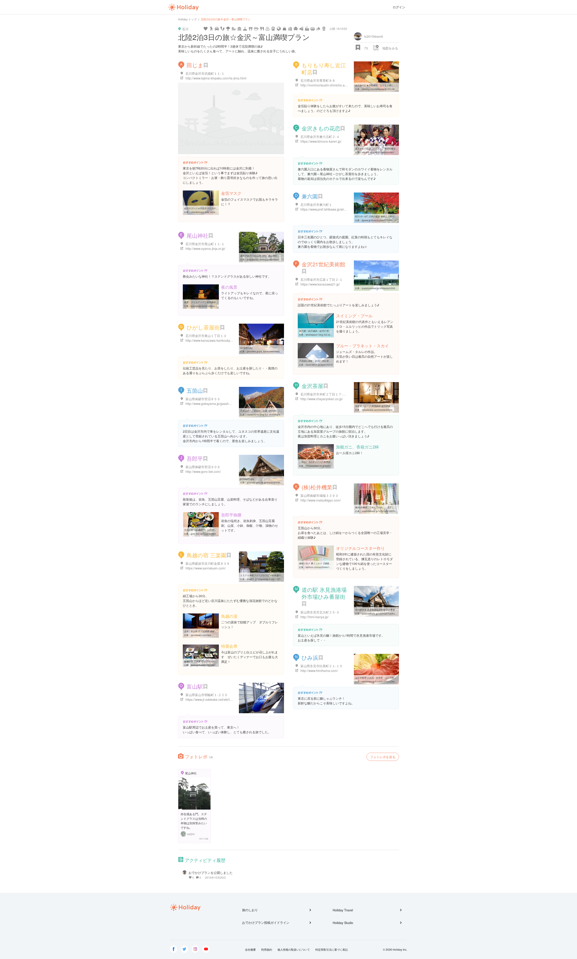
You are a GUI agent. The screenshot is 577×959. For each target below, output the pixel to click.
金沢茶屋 (312, 386)
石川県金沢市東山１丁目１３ (206, 335)
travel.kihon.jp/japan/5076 (319, 364)
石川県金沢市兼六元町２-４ (319, 136)
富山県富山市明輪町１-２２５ (206, 694)
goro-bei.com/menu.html (203, 533)
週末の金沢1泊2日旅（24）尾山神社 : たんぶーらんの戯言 (269, 255)
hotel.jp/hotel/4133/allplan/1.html (208, 665)
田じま (195, 65)
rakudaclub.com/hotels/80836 (377, 409)
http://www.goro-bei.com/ (203, 471)
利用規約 (266, 949)
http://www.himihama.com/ (319, 670)
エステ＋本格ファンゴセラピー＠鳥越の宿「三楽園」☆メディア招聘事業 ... (278, 575)
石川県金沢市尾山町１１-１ (204, 243)
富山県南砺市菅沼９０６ (202, 466)
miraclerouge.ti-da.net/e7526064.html (210, 212)
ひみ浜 (310, 657)
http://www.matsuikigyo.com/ (320, 500)
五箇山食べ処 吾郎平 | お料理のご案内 (203, 530)
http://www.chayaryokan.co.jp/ (321, 399)
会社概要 (250, 949)
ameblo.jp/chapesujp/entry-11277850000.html (271, 579)
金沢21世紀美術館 (323, 264)
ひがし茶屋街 (203, 327)
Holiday (183, 7)
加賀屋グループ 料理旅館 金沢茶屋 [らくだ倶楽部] (380, 406)
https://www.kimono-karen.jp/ (320, 141)
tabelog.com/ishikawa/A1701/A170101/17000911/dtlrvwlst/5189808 (397, 89)
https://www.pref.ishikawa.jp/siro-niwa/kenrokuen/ (335, 209)
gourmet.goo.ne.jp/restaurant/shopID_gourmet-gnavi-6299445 (279, 482)
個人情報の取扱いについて (293, 949)
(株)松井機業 (317, 487)
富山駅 (195, 686)
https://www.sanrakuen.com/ (205, 568)
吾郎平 (195, 458)
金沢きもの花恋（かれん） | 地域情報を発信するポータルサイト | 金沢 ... (392, 148)
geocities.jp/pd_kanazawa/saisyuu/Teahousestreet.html (275, 351)
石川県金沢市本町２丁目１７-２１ (324, 394)
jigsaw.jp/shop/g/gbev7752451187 (380, 220)
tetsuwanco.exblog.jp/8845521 (263, 259)
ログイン (399, 7)
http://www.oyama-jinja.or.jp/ (205, 248)
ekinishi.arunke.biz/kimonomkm (378, 152)
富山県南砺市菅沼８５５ (202, 399)
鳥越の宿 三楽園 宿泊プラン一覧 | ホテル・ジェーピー (211, 661)
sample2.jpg (246, 347)
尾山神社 (197, 235)
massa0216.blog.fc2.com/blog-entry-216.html (270, 414)
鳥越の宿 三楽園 (206, 555)
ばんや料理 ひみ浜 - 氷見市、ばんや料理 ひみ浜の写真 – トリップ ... (390, 677)
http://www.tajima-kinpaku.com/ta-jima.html (215, 78)
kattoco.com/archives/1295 (320, 567)
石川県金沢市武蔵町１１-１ (204, 73)
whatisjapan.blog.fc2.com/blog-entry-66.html (328, 334)
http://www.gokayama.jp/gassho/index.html (215, 403)
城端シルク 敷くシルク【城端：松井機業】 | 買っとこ (326, 563)
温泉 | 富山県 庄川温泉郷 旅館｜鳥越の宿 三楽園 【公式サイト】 (217, 631)
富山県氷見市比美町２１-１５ (321, 666)
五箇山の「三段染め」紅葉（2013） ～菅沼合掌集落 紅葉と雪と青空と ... (277, 410)
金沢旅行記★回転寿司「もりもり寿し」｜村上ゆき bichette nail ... (389, 85)
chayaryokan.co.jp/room (318, 465)
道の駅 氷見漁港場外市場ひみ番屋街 (324, 592)
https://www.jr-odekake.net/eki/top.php (212, 699)
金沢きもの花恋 (321, 128)
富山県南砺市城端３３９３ (319, 495)
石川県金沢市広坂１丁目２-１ (321, 279)
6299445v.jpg (247, 479)
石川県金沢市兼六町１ (316, 204)
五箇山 (195, 390)
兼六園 (310, 196)
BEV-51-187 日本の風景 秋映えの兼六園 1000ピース (382, 216)
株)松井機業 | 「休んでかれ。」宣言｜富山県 (378, 507)
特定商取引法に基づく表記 (331, 949)
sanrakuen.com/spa (201, 635)
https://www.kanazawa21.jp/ (320, 284)
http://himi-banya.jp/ (314, 617)
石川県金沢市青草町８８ (317, 80)
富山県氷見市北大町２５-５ (319, 612)
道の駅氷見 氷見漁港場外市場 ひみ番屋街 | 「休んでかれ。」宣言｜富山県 (392, 609)
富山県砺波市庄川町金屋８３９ (207, 563)
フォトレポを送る (382, 757)
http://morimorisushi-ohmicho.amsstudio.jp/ (331, 85)
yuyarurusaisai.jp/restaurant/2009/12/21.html (385, 288)
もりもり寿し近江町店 (324, 68)
